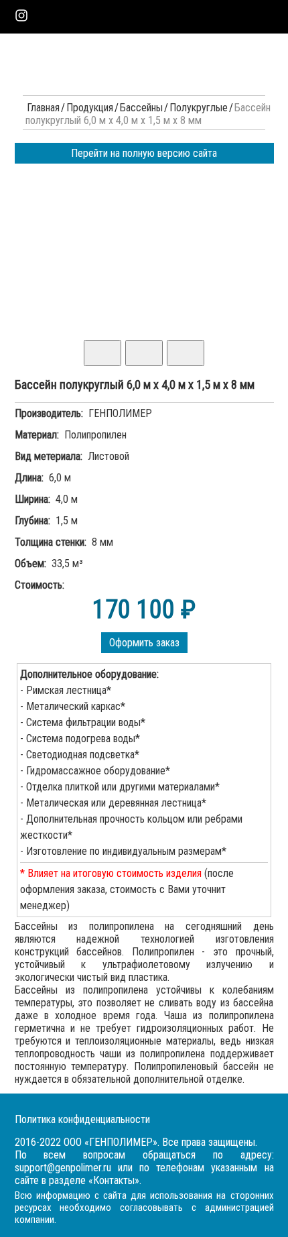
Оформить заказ (144, 642)
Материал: (37, 434)
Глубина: (32, 520)
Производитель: (49, 413)
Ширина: (32, 499)
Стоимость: (39, 585)
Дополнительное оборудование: (89, 674)
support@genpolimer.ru (63, 1167)
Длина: (29, 477)
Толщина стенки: (50, 542)
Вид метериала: (48, 456)
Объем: (30, 563)
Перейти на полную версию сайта (144, 153)
